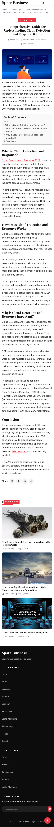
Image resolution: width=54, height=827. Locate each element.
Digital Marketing (9, 719)
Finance (5, 696)
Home (4, 9)
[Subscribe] (50, 809)
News (4, 681)
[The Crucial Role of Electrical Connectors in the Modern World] (27, 523)
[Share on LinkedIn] (25, 481)
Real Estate (7, 711)
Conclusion (11, 141)
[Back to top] (47, 820)
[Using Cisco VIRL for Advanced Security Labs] (27, 613)
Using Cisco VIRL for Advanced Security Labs (25, 632)
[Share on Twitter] (12, 481)
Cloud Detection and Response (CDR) (21, 160)
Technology (15, 9)
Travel (5, 741)
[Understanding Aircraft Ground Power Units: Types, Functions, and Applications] (27, 568)
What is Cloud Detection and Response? (25, 125)
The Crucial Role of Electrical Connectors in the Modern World (26, 543)
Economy (6, 704)
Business (6, 689)
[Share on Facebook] (18, 481)
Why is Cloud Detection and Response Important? (24, 136)
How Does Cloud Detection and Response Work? (26, 130)
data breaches (19, 451)
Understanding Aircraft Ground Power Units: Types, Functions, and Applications (24, 588)
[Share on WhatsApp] (31, 481)
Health (5, 734)
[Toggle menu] (49, 3)
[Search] (43, 3)
